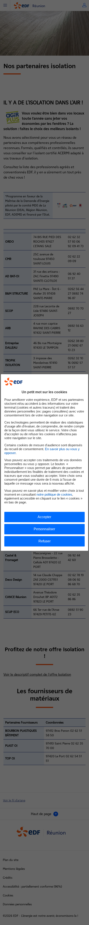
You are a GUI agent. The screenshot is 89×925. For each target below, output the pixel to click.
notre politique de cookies (54, 494)
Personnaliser (44, 529)
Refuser (44, 541)
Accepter (44, 517)
